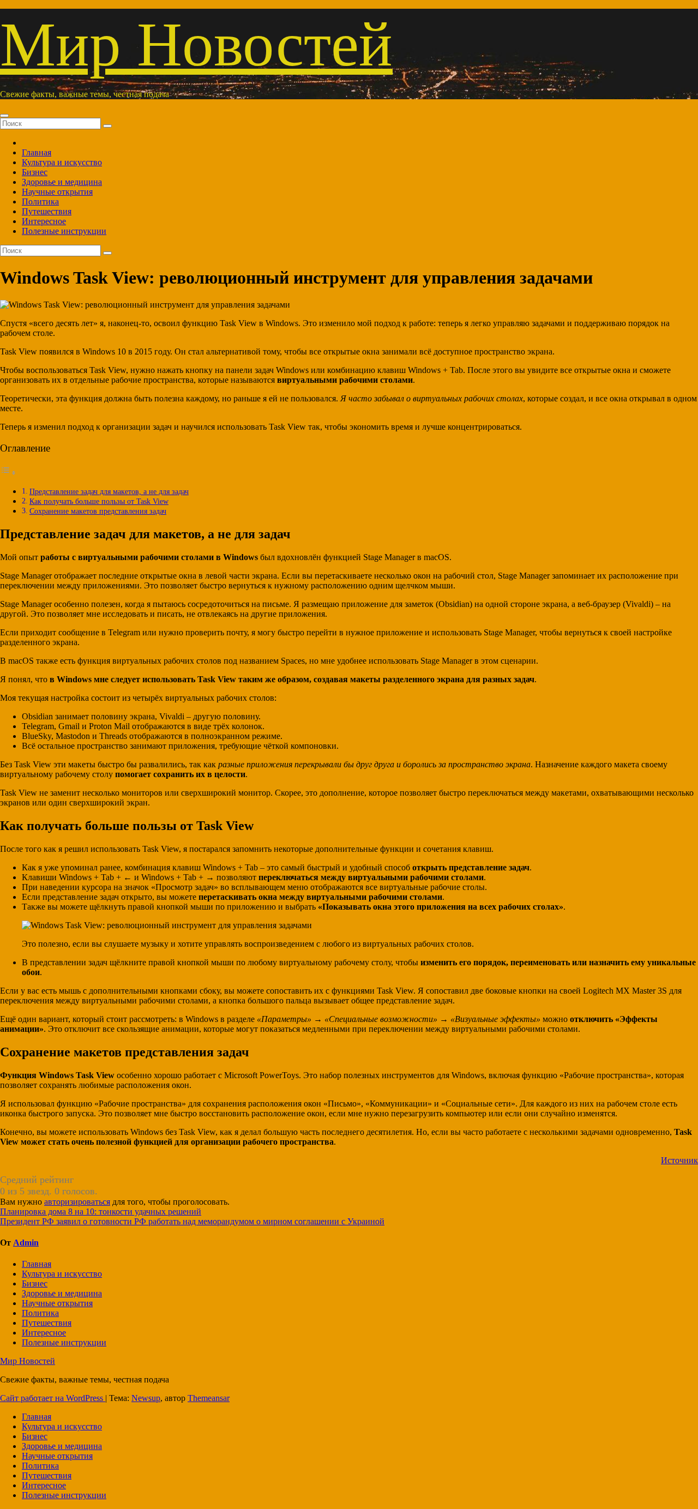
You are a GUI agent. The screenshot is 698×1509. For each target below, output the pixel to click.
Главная (36, 152)
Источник (679, 1160)
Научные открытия (57, 191)
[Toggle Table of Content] (8, 472)
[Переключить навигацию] (4, 115)
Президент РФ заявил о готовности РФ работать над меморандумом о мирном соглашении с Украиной (192, 1221)
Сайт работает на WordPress (52, 1398)
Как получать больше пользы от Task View (99, 501)
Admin (26, 1242)
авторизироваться (77, 1201)
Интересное (44, 221)
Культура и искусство (62, 162)
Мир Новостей (196, 44)
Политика (40, 201)
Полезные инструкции (64, 231)
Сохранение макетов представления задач (97, 511)
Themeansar (209, 1398)
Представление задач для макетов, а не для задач (109, 491)
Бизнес (34, 172)
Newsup (145, 1398)
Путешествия (46, 211)
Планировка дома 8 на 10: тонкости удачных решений (100, 1211)
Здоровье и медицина (62, 182)
